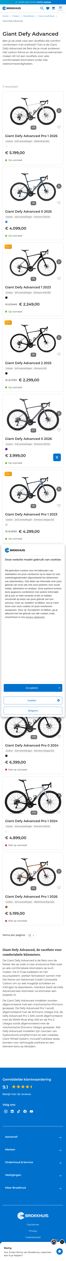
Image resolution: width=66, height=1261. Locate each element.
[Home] (20, 8)
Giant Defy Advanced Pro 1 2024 (31, 821)
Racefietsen (28, 16)
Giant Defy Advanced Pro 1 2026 (31, 136)
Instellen (32, 700)
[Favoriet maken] (59, 127)
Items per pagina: (14, 935)
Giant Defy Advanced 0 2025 (28, 212)
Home (5, 16)
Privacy (33, 1230)
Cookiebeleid (33, 1237)
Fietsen (15, 16)
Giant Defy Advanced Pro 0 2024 (31, 745)
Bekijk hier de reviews (17, 1094)
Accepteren (32, 688)
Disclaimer (33, 1224)
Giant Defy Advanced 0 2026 (28, 439)
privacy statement (35, 617)
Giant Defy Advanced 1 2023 (28, 287)
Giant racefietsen (46, 16)
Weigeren (33, 710)
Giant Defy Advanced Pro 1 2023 (31, 514)
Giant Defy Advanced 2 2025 (28, 363)
